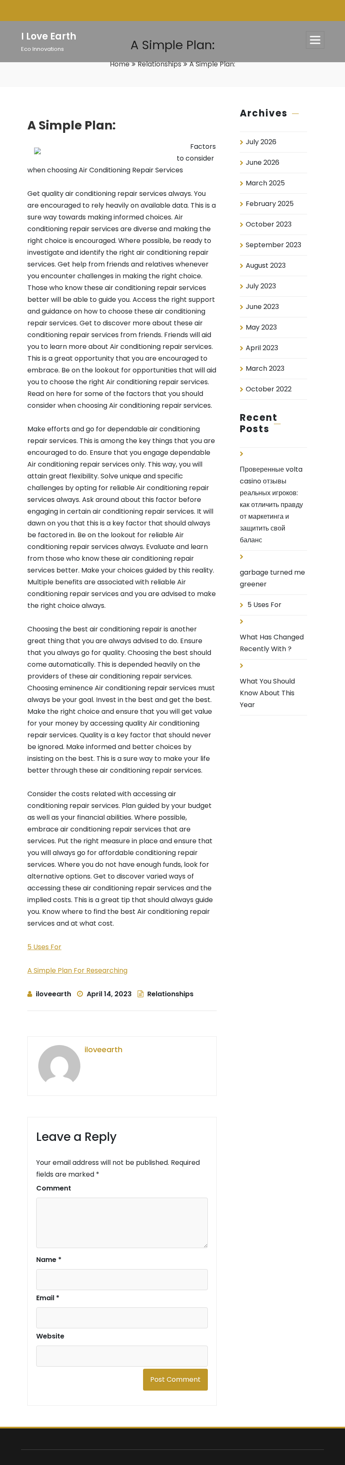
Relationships (159, 64)
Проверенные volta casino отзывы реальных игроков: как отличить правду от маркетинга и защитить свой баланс (271, 505)
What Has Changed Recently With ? (272, 643)
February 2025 (270, 204)
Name (48, 1259)
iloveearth (53, 994)
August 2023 (266, 265)
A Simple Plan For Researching (77, 970)
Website (50, 1336)
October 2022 (269, 389)
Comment (53, 1188)
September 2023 (273, 245)
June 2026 (262, 162)
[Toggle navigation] (315, 40)
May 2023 (261, 327)
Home (120, 64)
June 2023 (262, 306)
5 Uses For (44, 947)
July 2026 (261, 142)
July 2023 (261, 286)
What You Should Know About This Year (267, 693)
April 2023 (262, 348)
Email (47, 1298)
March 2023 (265, 368)
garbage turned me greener (272, 578)
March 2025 (265, 183)
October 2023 (269, 224)
